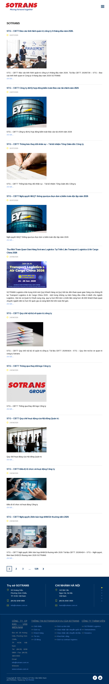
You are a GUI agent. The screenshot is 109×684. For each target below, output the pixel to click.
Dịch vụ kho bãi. (63, 626)
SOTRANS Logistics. (92, 626)
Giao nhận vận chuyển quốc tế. (69, 630)
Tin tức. (37, 636)
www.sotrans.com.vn (20, 669)
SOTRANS (30, 680)
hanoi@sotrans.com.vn (68, 605)
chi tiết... (10, 78)
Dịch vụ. (37, 630)
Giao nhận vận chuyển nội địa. (69, 633)
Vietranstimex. (90, 630)
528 (36, 569)
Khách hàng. (39, 633)
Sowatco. (88, 633)
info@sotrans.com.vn (19, 605)
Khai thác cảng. (63, 636)
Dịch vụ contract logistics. (67, 640)
